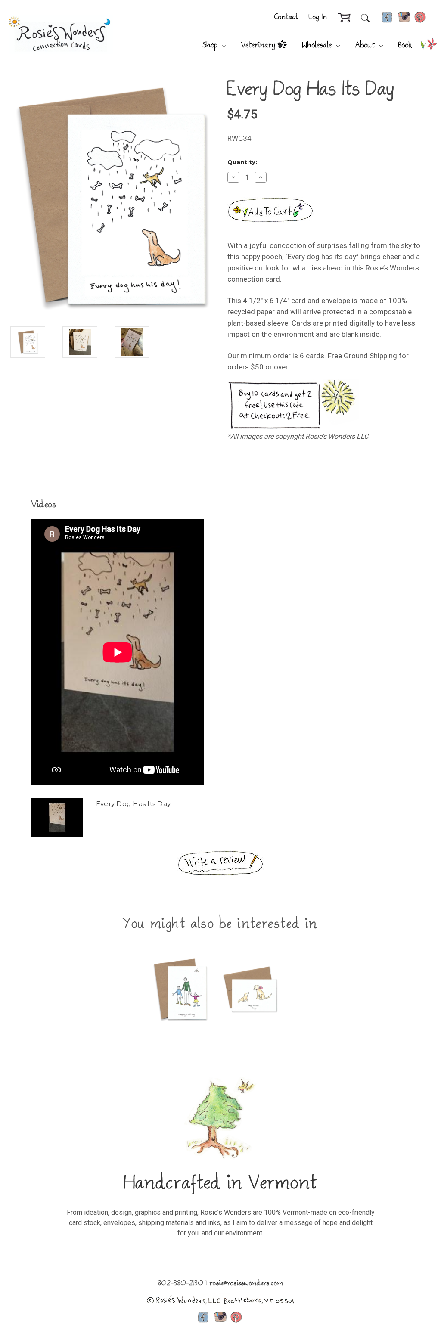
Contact (286, 17)
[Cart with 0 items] (344, 18)
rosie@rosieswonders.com (246, 1283)
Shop (211, 46)
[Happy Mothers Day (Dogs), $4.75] (250, 989)
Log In (318, 17)
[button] (220, 863)
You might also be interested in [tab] (220, 925)
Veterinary (258, 46)
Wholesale (318, 46)
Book (405, 46)
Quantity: (242, 161)
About (366, 46)
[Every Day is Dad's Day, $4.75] (180, 989)
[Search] (365, 18)
